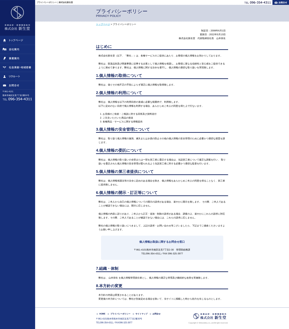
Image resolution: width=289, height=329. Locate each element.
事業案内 (17, 58)
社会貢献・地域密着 (17, 67)
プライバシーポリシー (120, 314)
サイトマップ (141, 314)
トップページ (17, 40)
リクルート (17, 76)
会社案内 (17, 49)
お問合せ (17, 85)
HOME (102, 314)
